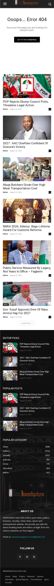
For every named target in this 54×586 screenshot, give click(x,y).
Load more (26, 323)
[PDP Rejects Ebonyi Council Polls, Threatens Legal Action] (27, 86)
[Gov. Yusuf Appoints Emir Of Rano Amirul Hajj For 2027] (27, 294)
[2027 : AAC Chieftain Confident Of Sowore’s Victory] (27, 128)
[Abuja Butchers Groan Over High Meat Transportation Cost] (27, 169)
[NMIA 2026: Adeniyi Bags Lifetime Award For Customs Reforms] (27, 211)
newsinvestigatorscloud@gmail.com (28, 536)
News (6, 305)
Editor (5, 109)
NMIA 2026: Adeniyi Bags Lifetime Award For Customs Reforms (26, 228)
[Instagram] (27, 557)
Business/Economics (11, 180)
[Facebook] (20, 557)
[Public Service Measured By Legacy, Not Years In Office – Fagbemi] (27, 252)
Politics (6, 97)
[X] (34, 557)
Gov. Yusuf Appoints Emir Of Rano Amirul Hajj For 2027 (25, 311)
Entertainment (9, 222)
